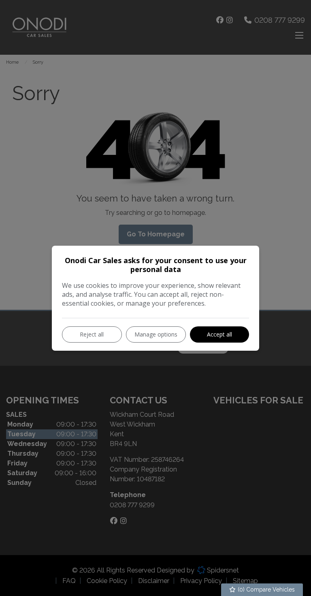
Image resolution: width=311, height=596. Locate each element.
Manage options (155, 334)
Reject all (92, 334)
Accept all (219, 334)
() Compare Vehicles (265, 589)
